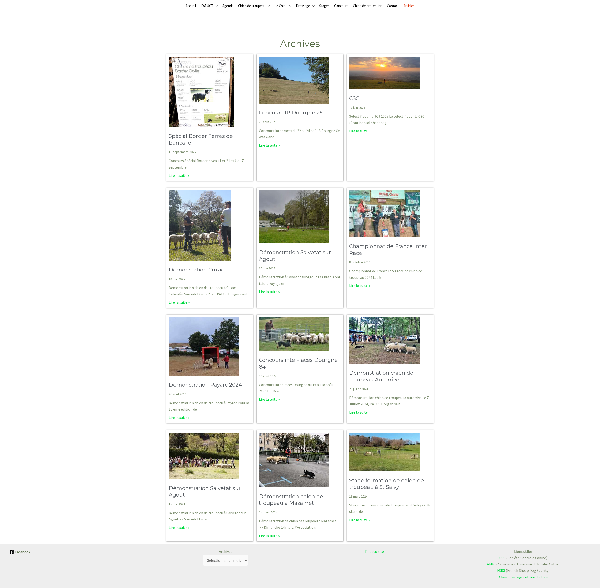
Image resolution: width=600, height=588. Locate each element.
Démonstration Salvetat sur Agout (295, 255)
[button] (215, 6)
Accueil (191, 6)
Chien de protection (367, 6)
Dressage (303, 6)
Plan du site (374, 551)
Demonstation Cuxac (196, 270)
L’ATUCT (207, 6)
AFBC (491, 564)
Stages (324, 6)
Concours (341, 6)
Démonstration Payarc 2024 (205, 385)
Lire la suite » (179, 175)
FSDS (501, 570)
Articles (409, 6)
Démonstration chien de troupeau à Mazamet (291, 499)
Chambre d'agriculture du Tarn (523, 577)
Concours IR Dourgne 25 (290, 112)
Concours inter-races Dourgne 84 (298, 363)
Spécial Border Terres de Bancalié (201, 139)
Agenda (227, 6)
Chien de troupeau (251, 6)
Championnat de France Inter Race (388, 249)
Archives (225, 551)
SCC (502, 557)
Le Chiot (280, 6)
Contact (393, 6)
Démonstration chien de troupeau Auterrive (381, 376)
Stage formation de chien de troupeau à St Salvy (386, 483)
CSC (354, 98)
